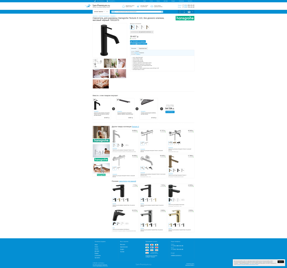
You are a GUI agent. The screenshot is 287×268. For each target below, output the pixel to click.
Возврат (173, 1)
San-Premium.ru (100, 265)
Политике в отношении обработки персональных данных (247, 264)
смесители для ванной (127, 181)
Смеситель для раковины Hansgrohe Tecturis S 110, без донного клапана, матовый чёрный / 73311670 (132, 27)
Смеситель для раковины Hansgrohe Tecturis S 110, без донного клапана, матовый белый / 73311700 (142, 27)
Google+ (122, 249)
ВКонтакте (122, 244)
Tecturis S (138, 54)
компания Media (189, 265)
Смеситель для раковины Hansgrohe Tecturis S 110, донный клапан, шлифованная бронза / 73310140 (147, 27)
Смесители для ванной (104, 16)
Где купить (190, 1)
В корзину (170, 112)
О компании (181, 1)
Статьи (151, 1)
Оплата (158, 1)
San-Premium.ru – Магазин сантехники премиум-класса (101, 6)
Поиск (113, 11)
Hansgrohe (112, 16)
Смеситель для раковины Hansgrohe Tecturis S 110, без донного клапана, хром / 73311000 (137, 27)
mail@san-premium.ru (176, 255)
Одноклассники (124, 246)
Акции (144, 1)
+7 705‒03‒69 (177, 249)
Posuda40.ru (112, 1)
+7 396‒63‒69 (177, 245)
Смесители (95, 16)
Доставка (166, 1)
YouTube (122, 251)
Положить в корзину (138, 41)
